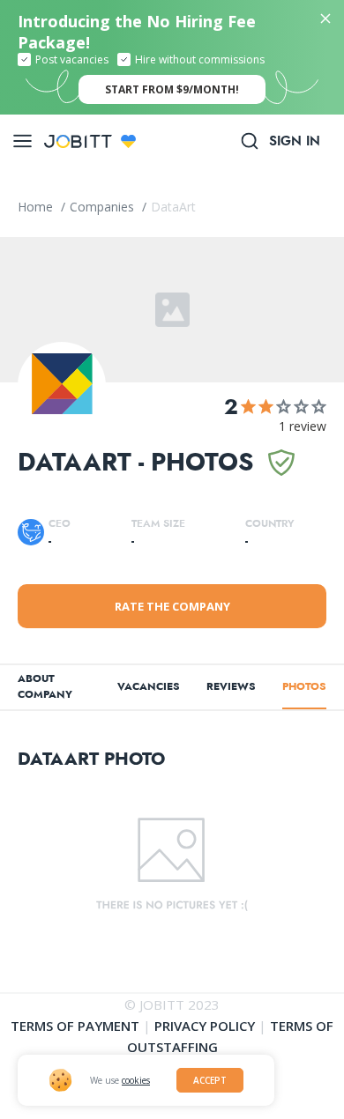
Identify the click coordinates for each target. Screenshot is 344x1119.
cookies (136, 1080)
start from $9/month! (172, 89)
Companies (104, 206)
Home (37, 206)
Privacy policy (204, 1025)
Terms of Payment (75, 1025)
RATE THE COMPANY (172, 606)
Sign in (294, 141)
